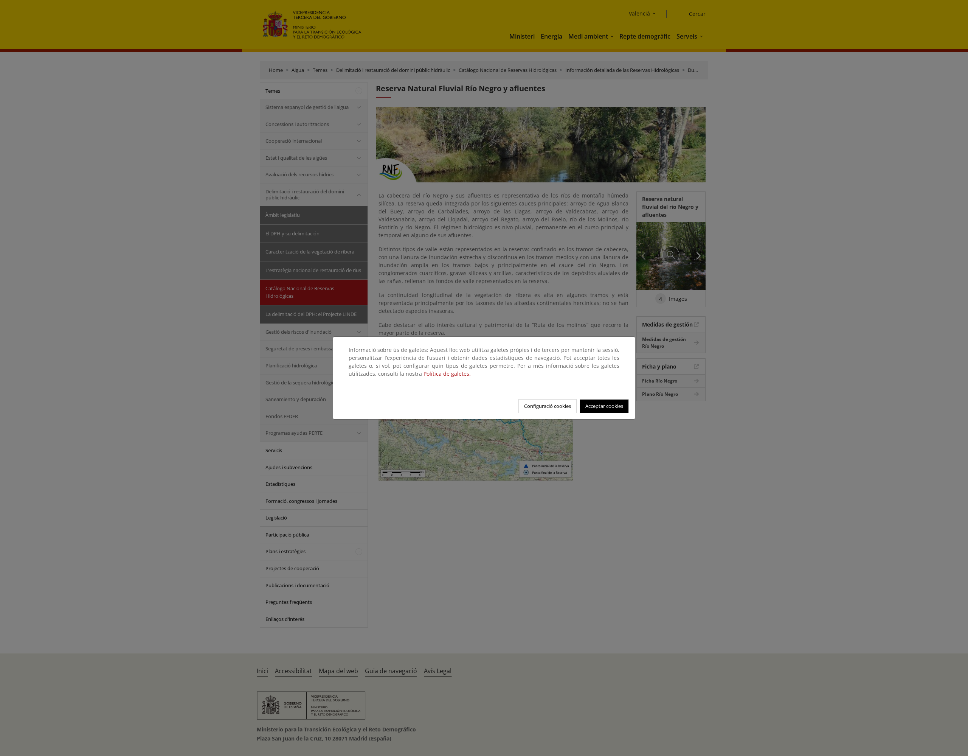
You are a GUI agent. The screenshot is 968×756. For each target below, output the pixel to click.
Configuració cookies (547, 406)
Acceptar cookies (604, 406)
